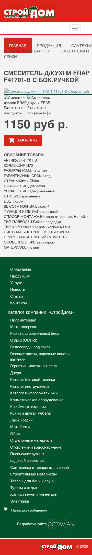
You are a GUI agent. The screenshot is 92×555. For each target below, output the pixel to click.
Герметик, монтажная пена (33, 365)
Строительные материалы (33, 473)
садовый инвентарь (27, 460)
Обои (15, 433)
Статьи (16, 296)
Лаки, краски (21, 420)
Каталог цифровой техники (33, 392)
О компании (20, 269)
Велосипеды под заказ (30, 346)
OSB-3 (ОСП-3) (23, 340)
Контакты (18, 302)
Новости (17, 289)
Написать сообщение (29, 510)
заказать (27, 140)
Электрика (19, 501)
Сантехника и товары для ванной (39, 467)
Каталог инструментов (30, 386)
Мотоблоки (20, 426)
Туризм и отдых (24, 487)
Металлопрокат (24, 326)
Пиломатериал (23, 320)
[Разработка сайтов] (61, 523)
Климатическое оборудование (36, 399)
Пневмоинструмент (27, 453)
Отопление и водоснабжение (35, 447)
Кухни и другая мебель (30, 413)
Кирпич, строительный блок (34, 333)
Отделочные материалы (31, 440)
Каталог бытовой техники (32, 379)
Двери (15, 372)
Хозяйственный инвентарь (33, 494)
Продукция (20, 276)
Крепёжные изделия (28, 406)
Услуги (16, 282)
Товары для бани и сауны (32, 480)
